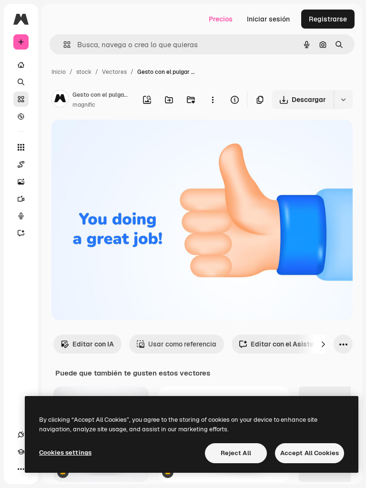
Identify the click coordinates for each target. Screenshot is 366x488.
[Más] (21, 469)
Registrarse (328, 19)
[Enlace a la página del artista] (60, 100)
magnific (83, 105)
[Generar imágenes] (21, 181)
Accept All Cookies (309, 453)
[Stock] (21, 99)
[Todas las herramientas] (21, 147)
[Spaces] (21, 164)
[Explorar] (21, 116)
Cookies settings (65, 452)
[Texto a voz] (21, 216)
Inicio (58, 72)
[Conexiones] (21, 434)
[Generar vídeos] (21, 198)
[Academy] (21, 451)
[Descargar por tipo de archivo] (343, 99)
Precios (221, 19)
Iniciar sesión (268, 19)
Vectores (114, 72)
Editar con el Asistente (287, 344)
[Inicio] (21, 64)
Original (112, 137)
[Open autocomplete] (63, 44)
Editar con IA (93, 344)
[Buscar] (21, 82)
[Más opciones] (212, 99)
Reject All (236, 453)
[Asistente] (21, 233)
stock (84, 72)
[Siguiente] (323, 344)
